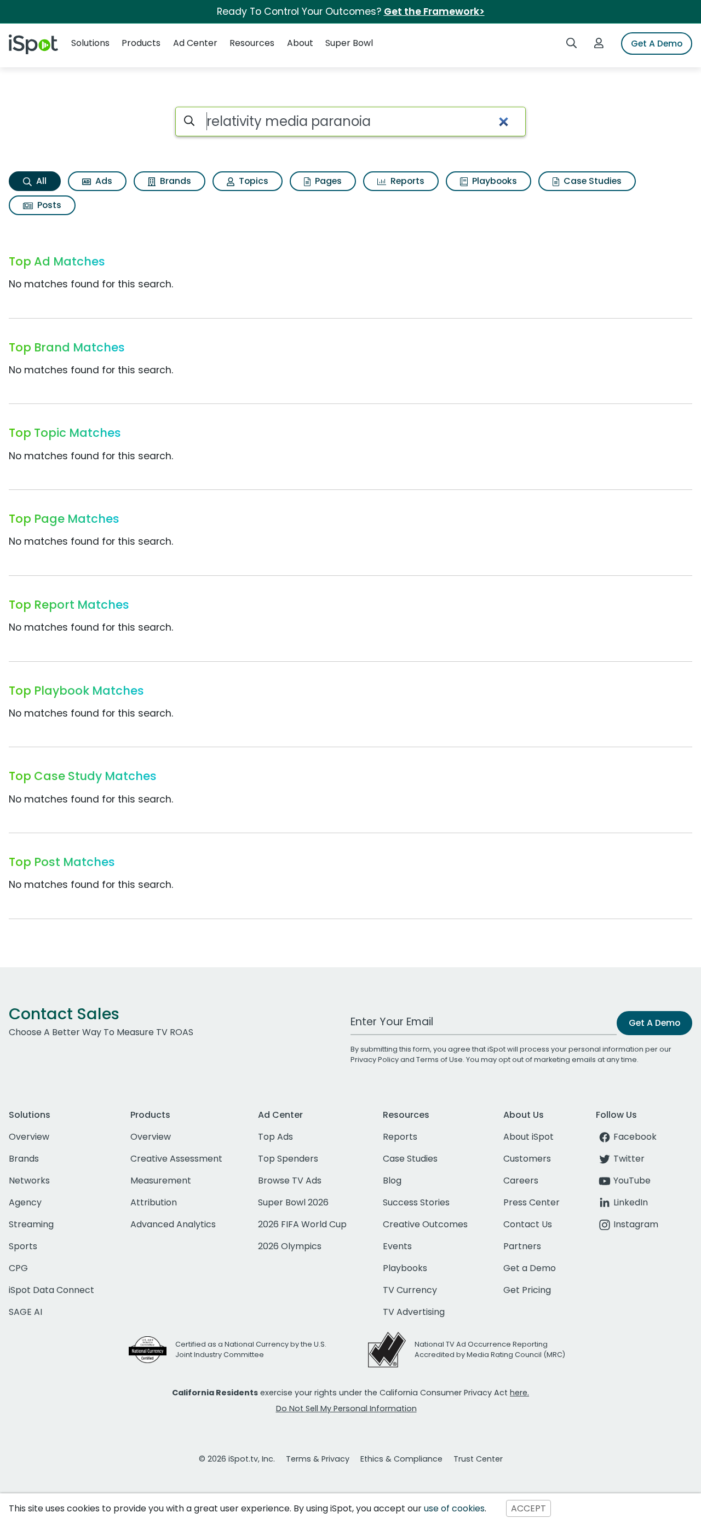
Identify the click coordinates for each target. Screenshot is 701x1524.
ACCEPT (528, 1508)
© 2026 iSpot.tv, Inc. (237, 1458)
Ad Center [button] (195, 43)
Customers (527, 1158)
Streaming (31, 1224)
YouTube (632, 1180)
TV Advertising (414, 1312)
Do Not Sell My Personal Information (346, 1408)
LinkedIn (630, 1202)
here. (519, 1392)
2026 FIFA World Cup (302, 1224)
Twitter (629, 1158)
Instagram (635, 1224)
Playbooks (493, 181)
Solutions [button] (90, 43)
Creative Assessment (176, 1158)
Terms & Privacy (317, 1458)
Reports (406, 181)
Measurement (160, 1180)
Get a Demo (529, 1268)
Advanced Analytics (173, 1224)
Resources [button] (251, 43)
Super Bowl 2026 (293, 1202)
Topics (252, 181)
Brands (174, 181)
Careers (520, 1180)
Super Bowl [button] (349, 43)
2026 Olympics (289, 1246)
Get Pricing (527, 1290)
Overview (29, 1136)
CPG (18, 1268)
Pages (327, 181)
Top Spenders (288, 1158)
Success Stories (416, 1202)
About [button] (300, 43)
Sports (23, 1246)
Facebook (635, 1136)
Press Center (531, 1202)
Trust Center (478, 1458)
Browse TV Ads (289, 1180)
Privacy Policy (374, 1059)
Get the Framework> (434, 11)
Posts (48, 205)
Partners (522, 1246)
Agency (25, 1202)
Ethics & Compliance (401, 1458)
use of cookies (454, 1508)
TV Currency (410, 1290)
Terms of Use (439, 1059)
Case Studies (591, 181)
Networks (29, 1180)
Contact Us (527, 1224)
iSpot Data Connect (51, 1290)
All (40, 181)
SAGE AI (25, 1312)
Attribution (153, 1202)
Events (397, 1246)
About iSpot (528, 1136)
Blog (392, 1180)
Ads (102, 181)
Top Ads (275, 1136)
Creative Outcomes (425, 1224)
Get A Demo (656, 43)
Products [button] (141, 43)
